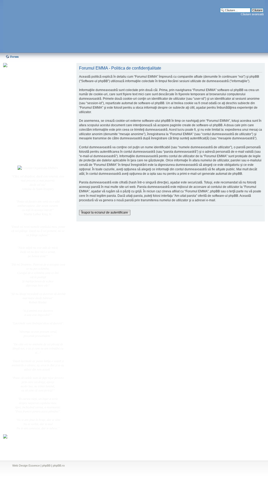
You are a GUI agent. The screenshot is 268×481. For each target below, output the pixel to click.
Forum (14, 57)
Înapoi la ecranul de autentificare (104, 212)
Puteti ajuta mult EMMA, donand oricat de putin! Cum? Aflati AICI (35, 74)
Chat (23, 103)
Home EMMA (30, 91)
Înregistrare (28, 151)
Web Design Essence (26, 465)
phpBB (46, 465)
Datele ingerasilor (31, 124)
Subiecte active (30, 119)
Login (24, 157)
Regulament (28, 136)
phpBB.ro (59, 465)
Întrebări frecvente (32, 130)
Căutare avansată (252, 14)
